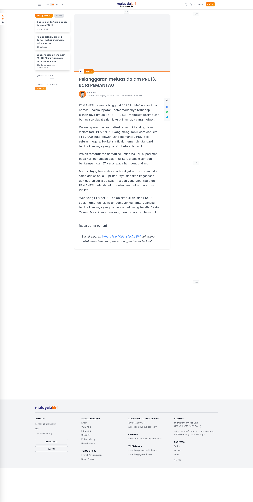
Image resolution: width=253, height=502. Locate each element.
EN (48, 5)
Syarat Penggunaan (91, 455)
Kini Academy (88, 439)
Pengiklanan (51, 441)
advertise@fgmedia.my (140, 454)
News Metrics (88, 443)
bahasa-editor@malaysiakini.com (145, 438)
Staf (37, 428)
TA (61, 5)
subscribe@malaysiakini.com (142, 426)
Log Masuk (199, 4)
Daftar (210, 4)
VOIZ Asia (86, 426)
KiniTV (84, 422)
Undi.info (85, 435)
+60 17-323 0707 (136, 422)
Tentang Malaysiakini (45, 423)
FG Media (86, 431)
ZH (57, 5)
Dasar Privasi (87, 459)
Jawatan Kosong (43, 433)
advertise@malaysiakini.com (142, 450)
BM (52, 5)
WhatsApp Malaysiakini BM (121, 236)
